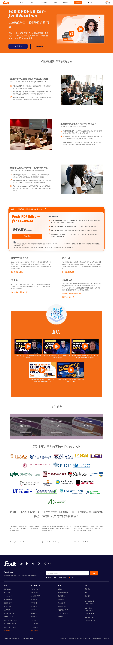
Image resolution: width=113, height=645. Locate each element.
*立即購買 (18, 46)
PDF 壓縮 (34, 606)
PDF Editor (7, 589)
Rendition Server (9, 613)
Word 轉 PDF (35, 596)
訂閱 (94, 573)
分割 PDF (34, 617)
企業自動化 (7, 610)
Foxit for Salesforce (10, 620)
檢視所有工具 (34, 631)
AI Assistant (8, 596)
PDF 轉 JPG (34, 599)
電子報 (50, 577)
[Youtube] (21, 563)
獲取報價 (39, 46)
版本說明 (106, 638)
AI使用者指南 (97, 638)
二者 (72, 577)
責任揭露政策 (62, 606)
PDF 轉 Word (35, 589)
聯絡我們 (87, 589)
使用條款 (71, 638)
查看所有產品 (8, 631)
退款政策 (87, 638)
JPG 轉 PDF (34, 592)
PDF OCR (34, 620)
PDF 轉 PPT (34, 624)
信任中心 (61, 599)
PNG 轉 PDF (35, 627)
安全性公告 (61, 603)
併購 (86, 592)
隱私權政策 (63, 638)
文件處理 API (8, 603)
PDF (7, 606)
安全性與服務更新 (61, 577)
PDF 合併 (34, 603)
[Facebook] (33, 563)
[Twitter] (39, 563)
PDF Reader (8, 599)
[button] (22, 2)
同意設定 (79, 638)
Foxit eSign (7, 592)
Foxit (62, 613)
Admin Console (9, 617)
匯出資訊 (87, 596)
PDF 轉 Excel (35, 610)
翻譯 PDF (34, 613)
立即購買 (78, 3)
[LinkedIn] (27, 563)
